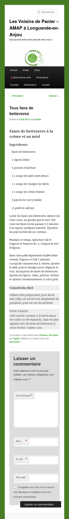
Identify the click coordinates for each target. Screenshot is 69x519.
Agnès (37, 119)
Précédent (16, 95)
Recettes (53, 335)
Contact (46, 84)
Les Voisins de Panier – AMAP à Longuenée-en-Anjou (34, 27)
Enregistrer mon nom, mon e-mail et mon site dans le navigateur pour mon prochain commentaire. (33, 492)
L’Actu (37, 69)
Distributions (30, 84)
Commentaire (24, 395)
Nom (21, 441)
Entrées (43, 335)
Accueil (13, 69)
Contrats (14, 84)
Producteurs (42, 77)
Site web (20, 477)
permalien (14, 341)
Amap (26, 69)
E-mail (21, 459)
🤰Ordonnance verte (20, 77)
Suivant (54, 95)
